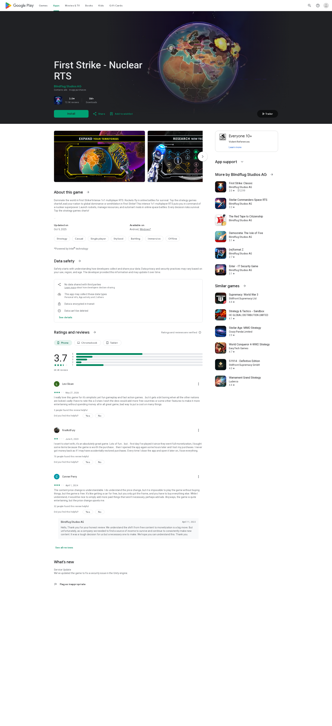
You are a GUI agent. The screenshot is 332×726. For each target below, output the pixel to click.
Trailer (267, 114)
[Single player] (98, 238)
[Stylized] (118, 238)
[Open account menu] (326, 5)
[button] (99, 156)
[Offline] (172, 238)
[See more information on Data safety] (79, 261)
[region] (102, 100)
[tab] (43, 5)
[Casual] (79, 238)
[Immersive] (154, 238)
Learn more (70, 287)
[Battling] (135, 238)
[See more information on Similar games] (244, 286)
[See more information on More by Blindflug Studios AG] (272, 174)
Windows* (145, 229)
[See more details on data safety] (66, 317)
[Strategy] (62, 238)
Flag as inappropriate (70, 584)
